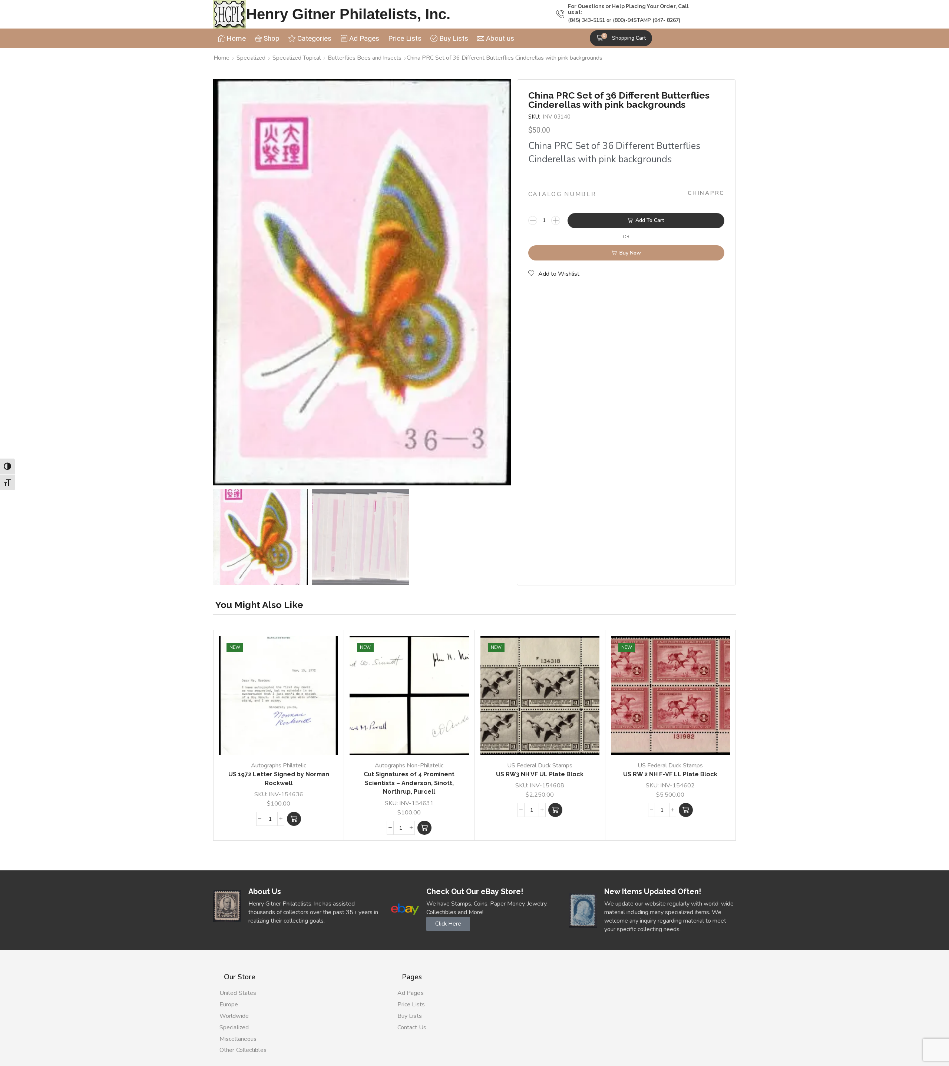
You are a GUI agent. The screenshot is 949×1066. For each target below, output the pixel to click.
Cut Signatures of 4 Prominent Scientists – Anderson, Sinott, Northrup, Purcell (409, 783)
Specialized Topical (296, 58)
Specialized (251, 58)
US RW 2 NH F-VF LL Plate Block (670, 774)
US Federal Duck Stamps (539, 765)
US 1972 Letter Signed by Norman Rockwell (278, 779)
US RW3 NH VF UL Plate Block (539, 774)
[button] (621, 38)
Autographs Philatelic (278, 765)
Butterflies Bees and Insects (364, 58)
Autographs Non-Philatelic (409, 765)
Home (221, 58)
